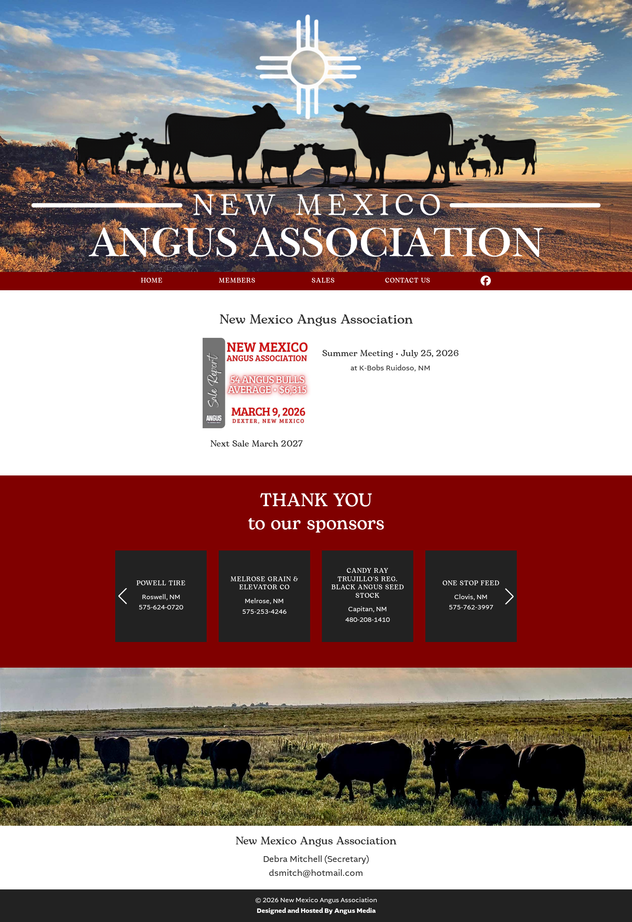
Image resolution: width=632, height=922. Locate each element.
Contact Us (407, 281)
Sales (323, 281)
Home (152, 281)
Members (237, 281)
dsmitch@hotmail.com (316, 873)
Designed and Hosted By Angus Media (316, 910)
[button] (122, 596)
